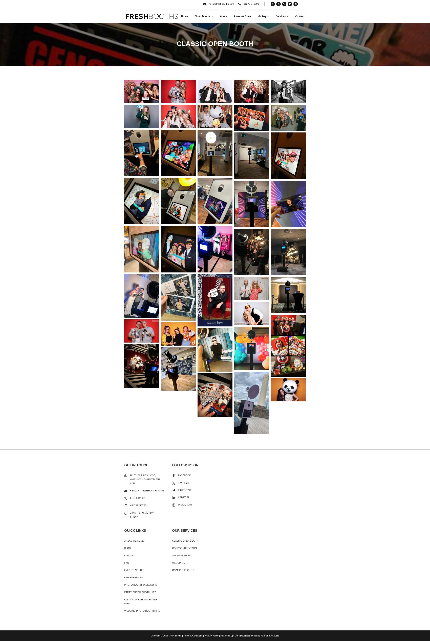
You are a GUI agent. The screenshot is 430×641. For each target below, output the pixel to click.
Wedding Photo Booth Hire (142, 610)
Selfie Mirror (181, 555)
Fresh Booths (175, 635)
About (223, 16)
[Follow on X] (278, 4)
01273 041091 (251, 4)
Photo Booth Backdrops (140, 584)
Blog (127, 548)
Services (282, 16)
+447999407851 (139, 505)
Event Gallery (133, 570)
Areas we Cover (243, 16)
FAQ (126, 563)
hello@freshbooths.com (221, 4)
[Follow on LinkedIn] (290, 4)
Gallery (263, 16)
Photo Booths (204, 16)
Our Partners (133, 577)
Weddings (178, 563)
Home (184, 16)
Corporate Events (184, 548)
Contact (299, 16)
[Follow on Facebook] (273, 4)
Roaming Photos (183, 570)
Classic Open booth (185, 540)
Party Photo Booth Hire (140, 592)
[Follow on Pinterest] (284, 4)
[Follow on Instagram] (295, 4)
